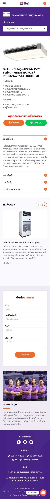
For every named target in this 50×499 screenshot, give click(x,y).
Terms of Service (28, 495)
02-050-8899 (36, 455)
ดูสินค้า (6, 263)
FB (19, 442)
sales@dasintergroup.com (26, 459)
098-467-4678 (45, 3)
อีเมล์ (7, 326)
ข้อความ (9, 337)
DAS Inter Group (24, 3)
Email (31, 442)
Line (25, 442)
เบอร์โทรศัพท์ (11, 315)
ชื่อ (7, 305)
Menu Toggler (4, 3)
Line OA (38, 122)
